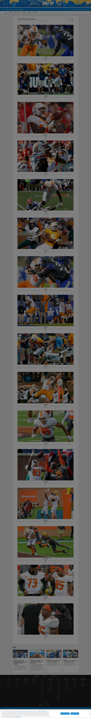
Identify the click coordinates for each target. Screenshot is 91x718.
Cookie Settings (18, 716)
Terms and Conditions (42, 710)
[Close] (89, 713)
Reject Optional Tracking (65, 713)
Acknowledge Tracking (74, 713)
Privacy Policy (25, 711)
